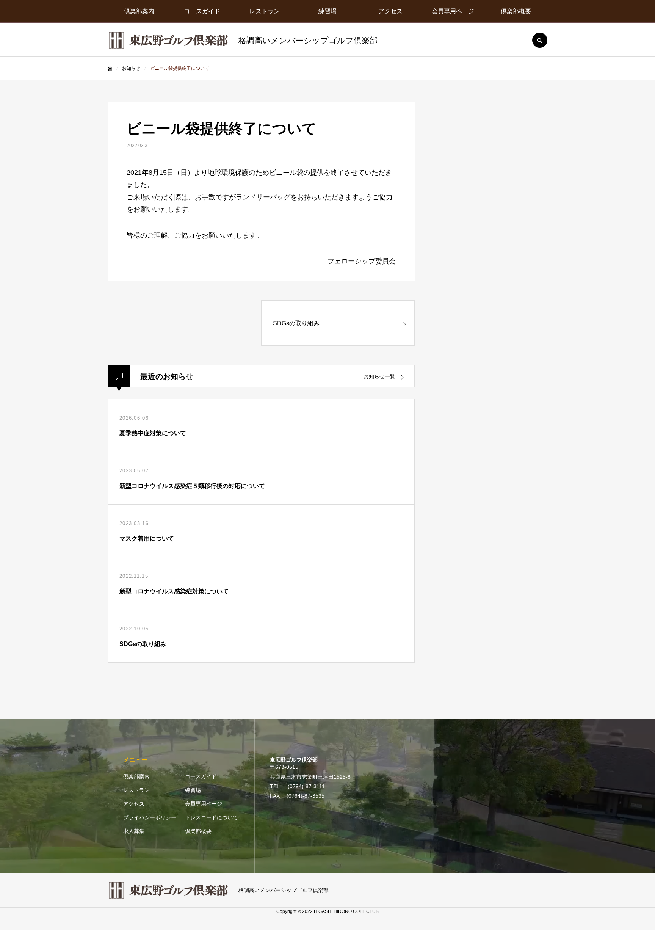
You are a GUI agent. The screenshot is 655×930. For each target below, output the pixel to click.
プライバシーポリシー (149, 817)
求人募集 (133, 831)
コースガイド (202, 11)
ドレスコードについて (211, 817)
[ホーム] (110, 68)
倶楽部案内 (139, 11)
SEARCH (539, 40)
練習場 (327, 11)
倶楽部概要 (516, 11)
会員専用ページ (453, 11)
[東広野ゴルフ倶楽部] (168, 40)
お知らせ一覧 (379, 376)
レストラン (264, 11)
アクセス (390, 11)
